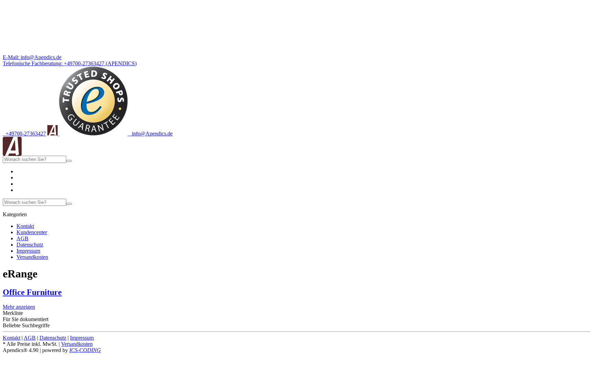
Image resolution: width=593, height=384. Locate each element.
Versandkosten (32, 257)
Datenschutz (29, 245)
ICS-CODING (85, 350)
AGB (22, 238)
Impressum (28, 251)
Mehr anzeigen (19, 307)
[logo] (12, 154)
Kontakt (25, 226)
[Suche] (69, 161)
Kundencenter (31, 232)
